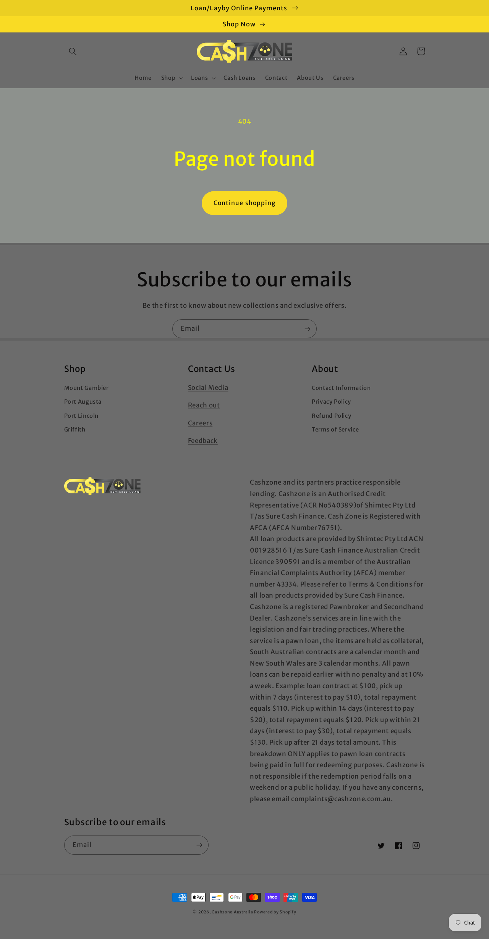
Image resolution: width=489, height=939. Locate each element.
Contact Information (341, 388)
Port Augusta (83, 401)
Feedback (203, 440)
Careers (200, 423)
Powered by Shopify (275, 912)
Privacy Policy (331, 401)
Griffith (75, 429)
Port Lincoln (81, 415)
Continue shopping (244, 203)
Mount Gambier (86, 388)
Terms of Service (335, 429)
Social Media (208, 387)
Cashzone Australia (232, 912)
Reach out (204, 405)
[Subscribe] (307, 328)
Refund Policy (331, 415)
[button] (73, 51)
